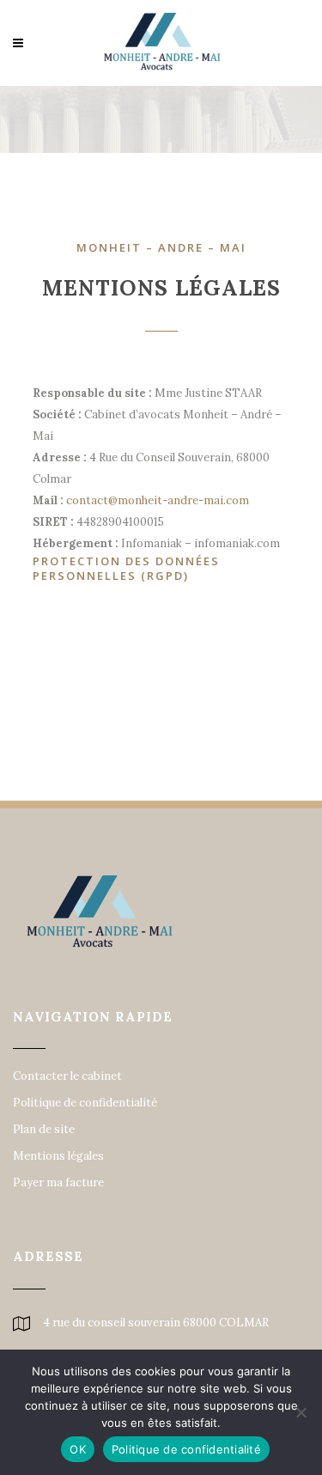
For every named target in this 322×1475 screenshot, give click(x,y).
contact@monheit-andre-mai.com (157, 500)
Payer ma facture (58, 1183)
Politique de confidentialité (85, 1103)
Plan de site (44, 1130)
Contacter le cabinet (67, 1076)
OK (78, 1449)
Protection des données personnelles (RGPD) (126, 568)
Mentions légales (58, 1156)
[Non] (300, 1412)
